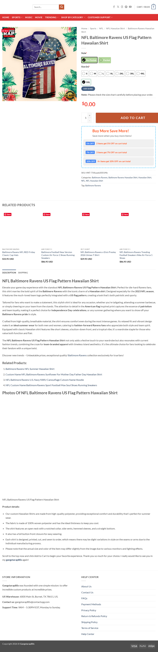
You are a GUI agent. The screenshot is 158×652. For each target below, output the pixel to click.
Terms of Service (89, 627)
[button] (146, 7)
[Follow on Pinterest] (126, 7)
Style (84, 53)
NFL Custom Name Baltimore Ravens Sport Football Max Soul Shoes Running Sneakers (51, 385)
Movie (38, 17)
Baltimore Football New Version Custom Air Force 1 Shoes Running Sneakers (58, 255)
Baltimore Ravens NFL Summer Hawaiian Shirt (30, 368)
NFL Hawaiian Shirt (115, 28)
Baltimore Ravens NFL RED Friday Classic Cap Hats (18, 253)
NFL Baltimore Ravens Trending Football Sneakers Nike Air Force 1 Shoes (136, 255)
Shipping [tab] (23, 272)
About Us (86, 586)
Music (28, 17)
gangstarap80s (14, 559)
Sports (16, 17)
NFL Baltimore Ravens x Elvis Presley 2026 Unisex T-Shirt (98, 253)
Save (6, 31)
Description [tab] (9, 272)
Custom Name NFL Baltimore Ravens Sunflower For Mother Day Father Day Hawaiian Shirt (54, 374)
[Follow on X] (118, 7)
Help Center (87, 633)
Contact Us (87, 592)
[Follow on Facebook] (114, 7)
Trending (50, 17)
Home (5, 17)
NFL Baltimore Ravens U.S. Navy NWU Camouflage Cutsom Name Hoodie (45, 379)
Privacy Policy (88, 610)
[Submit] (61, 7)
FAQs (84, 598)
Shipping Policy (89, 622)
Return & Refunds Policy (94, 616)
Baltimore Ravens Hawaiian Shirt (122, 177)
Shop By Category (72, 17)
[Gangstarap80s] (15, 7)
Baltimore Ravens (100, 177)
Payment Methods (91, 604)
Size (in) (85, 66)
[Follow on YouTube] (130, 7)
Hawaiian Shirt (144, 177)
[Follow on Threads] (122, 7)
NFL (101, 28)
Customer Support (99, 17)
